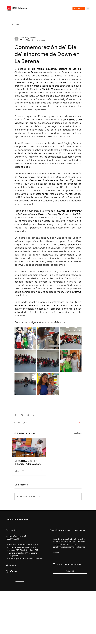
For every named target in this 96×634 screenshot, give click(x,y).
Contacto (11, 530)
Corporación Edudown (17, 519)
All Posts (16, 25)
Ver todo (78, 433)
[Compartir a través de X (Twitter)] (22, 415)
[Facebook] (11, 571)
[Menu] (88, 8)
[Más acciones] (80, 38)
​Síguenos (11, 565)
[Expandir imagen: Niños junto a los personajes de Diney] (25, 338)
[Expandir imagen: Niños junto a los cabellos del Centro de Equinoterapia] (48, 338)
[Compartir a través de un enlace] (34, 415)
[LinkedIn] (15, 571)
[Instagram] (7, 571)
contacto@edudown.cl (16, 536)
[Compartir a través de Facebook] (15, 415)
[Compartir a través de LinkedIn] (28, 415)
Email (56, 553)
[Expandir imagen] (25, 361)
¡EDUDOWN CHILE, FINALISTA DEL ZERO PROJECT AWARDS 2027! (27, 462)
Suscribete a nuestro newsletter (68, 530)
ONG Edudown (20, 8)
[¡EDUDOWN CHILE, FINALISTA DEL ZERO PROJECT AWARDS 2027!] (29, 447)
